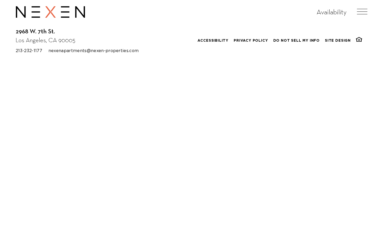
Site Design (338, 40)
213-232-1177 (29, 50)
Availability (332, 12)
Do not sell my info (296, 40)
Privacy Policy (251, 40)
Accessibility (212, 40)
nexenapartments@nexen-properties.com (93, 50)
